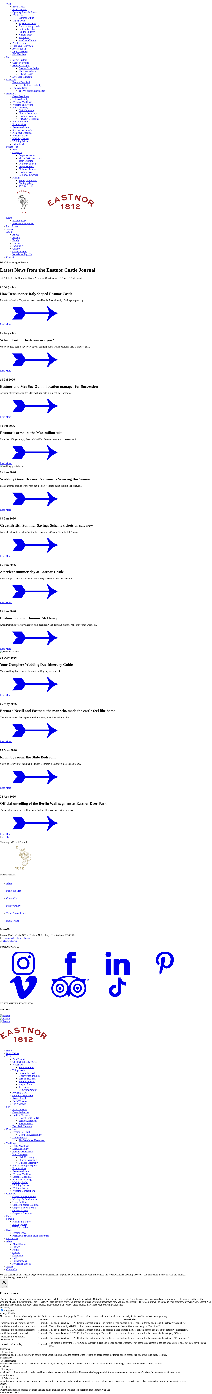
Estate (9, 218)
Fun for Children (27, 32)
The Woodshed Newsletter (32, 90)
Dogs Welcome (19, 51)
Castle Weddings (20, 96)
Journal (9, 229)
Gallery (16, 248)
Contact (10, 257)
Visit (8, 3)
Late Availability (20, 99)
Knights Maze (25, 34)
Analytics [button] (4, 1366)
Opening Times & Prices (24, 12)
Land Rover (12, 226)
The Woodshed (19, 88)
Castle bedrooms (20, 62)
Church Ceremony (28, 113)
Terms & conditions (15, 913)
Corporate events (27, 155)
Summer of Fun (26, 18)
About (9, 232)
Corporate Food (26, 166)
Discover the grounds (29, 26)
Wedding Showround (22, 104)
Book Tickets (18, 6)
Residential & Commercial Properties (30, 1235)
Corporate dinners (27, 163)
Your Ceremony (20, 107)
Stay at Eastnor (19, 60)
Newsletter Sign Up (22, 254)
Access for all (19, 48)
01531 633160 (10, 940)
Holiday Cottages (20, 65)
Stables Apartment (27, 71)
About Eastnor (19, 1244)
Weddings (11, 93)
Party (15, 149)
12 (8, 837)
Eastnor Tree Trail (27, 29)
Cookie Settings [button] (8, 1277)
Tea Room (24, 37)
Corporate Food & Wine (24, 1207)
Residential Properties (23, 223)
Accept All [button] (21, 1277)
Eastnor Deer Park (21, 82)
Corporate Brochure (28, 175)
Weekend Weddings (22, 102)
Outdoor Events (26, 172)
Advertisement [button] (7, 1375)
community (17, 246)
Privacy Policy (13, 905)
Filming (16, 177)
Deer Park (11, 79)
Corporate (17, 152)
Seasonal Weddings (22, 130)
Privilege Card (19, 43)
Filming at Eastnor (28, 180)
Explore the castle (27, 23)
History (16, 237)
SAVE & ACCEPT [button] (9, 1392)
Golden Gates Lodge (29, 68)
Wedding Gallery (20, 138)
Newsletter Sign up (21, 1263)
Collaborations (19, 251)
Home (9, 1050)
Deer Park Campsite (22, 76)
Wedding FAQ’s (20, 135)
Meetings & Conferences (31, 158)
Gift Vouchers (19, 54)
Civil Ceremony (26, 110)
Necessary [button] (5, 1307)
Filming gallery (26, 183)
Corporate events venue (24, 1196)
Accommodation (20, 127)
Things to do (18, 20)
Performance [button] (6, 1357)
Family (15, 240)
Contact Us (11, 898)
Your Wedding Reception (24, 1165)
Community (18, 1255)
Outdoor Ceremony (28, 116)
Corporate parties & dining (25, 1204)
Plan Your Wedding (22, 132)
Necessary (9, 1310)
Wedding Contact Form (23, 1190)
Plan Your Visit (19, 9)
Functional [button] (5, 1349)
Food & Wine (19, 124)
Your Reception (20, 121)
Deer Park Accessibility (30, 85)
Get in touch (18, 144)
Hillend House (26, 74)
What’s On (17, 15)
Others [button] (3, 1383)
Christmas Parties (27, 169)
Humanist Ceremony (29, 118)
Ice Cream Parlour (27, 40)
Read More (6, 324)
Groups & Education (22, 46)
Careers (16, 243)
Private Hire (12, 146)
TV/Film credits (26, 186)
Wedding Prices (20, 141)
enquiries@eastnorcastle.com (17, 938)
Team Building (26, 161)
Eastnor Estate (19, 220)
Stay (8, 57)
